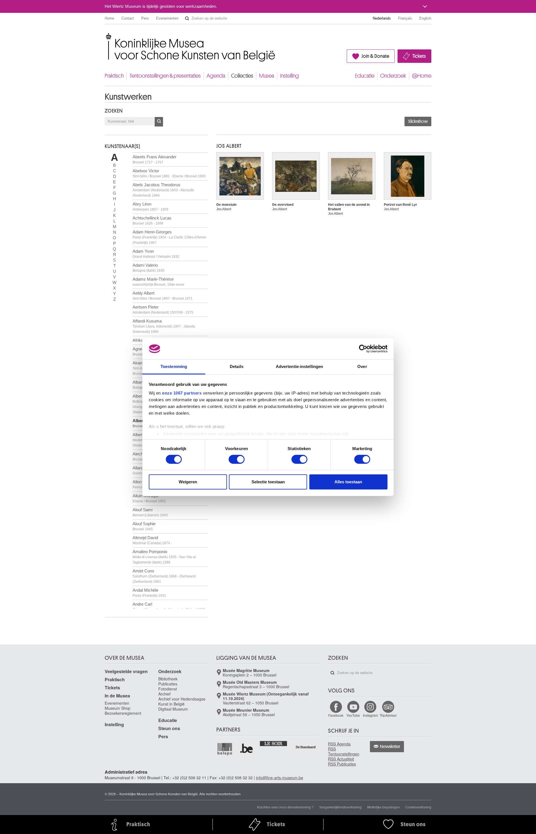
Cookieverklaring (418, 806)
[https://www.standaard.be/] (306, 747)
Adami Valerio (148, 268)
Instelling (289, 76)
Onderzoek (393, 76)
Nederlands (382, 18)
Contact (127, 18)
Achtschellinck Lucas (152, 220)
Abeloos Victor (169, 173)
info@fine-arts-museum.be (279, 777)
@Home (421, 76)
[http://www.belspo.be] (225, 749)
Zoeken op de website (187, 18)
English (425, 18)
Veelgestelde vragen (126, 671)
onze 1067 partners (182, 393)
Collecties (242, 76)
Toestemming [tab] (174, 366)
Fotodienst (167, 688)
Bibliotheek (168, 678)
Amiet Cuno (164, 576)
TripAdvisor (388, 715)
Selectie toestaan (268, 481)
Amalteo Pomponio (164, 556)
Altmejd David (152, 540)
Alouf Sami (150, 512)
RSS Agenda (339, 743)
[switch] (237, 459)
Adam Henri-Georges (169, 237)
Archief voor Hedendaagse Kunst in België (181, 701)
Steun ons (169, 728)
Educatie (364, 76)
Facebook (335, 715)
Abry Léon (150, 206)
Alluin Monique (149, 498)
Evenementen (167, 18)
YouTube (353, 715)
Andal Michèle (149, 593)
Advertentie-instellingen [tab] (299, 366)
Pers (145, 18)
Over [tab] (362, 366)
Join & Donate (375, 56)
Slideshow (418, 121)
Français (405, 18)
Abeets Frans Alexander (154, 159)
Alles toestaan (348, 481)
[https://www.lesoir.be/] (274, 743)
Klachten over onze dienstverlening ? (285, 806)
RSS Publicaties (342, 763)
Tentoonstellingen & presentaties (165, 76)
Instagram (370, 715)
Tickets (419, 56)
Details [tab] (236, 366)
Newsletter (390, 746)
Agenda (216, 76)
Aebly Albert (163, 295)
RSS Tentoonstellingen (343, 751)
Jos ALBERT (228, 146)
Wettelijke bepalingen (383, 806)
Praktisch (114, 76)
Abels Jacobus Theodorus (163, 189)
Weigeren (188, 481)
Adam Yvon (156, 254)
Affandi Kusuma (164, 326)
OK (159, 121)
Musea (266, 76)
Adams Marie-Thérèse (158, 281)
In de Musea (117, 695)
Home (109, 18)
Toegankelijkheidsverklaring (340, 806)
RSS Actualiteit (341, 758)
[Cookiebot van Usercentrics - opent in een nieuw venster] (363, 349)
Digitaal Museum (173, 708)
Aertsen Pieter (163, 309)
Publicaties (167, 683)
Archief (164, 693)
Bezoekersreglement (123, 713)
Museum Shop (117, 708)
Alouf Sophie (144, 526)
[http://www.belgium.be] (246, 749)
